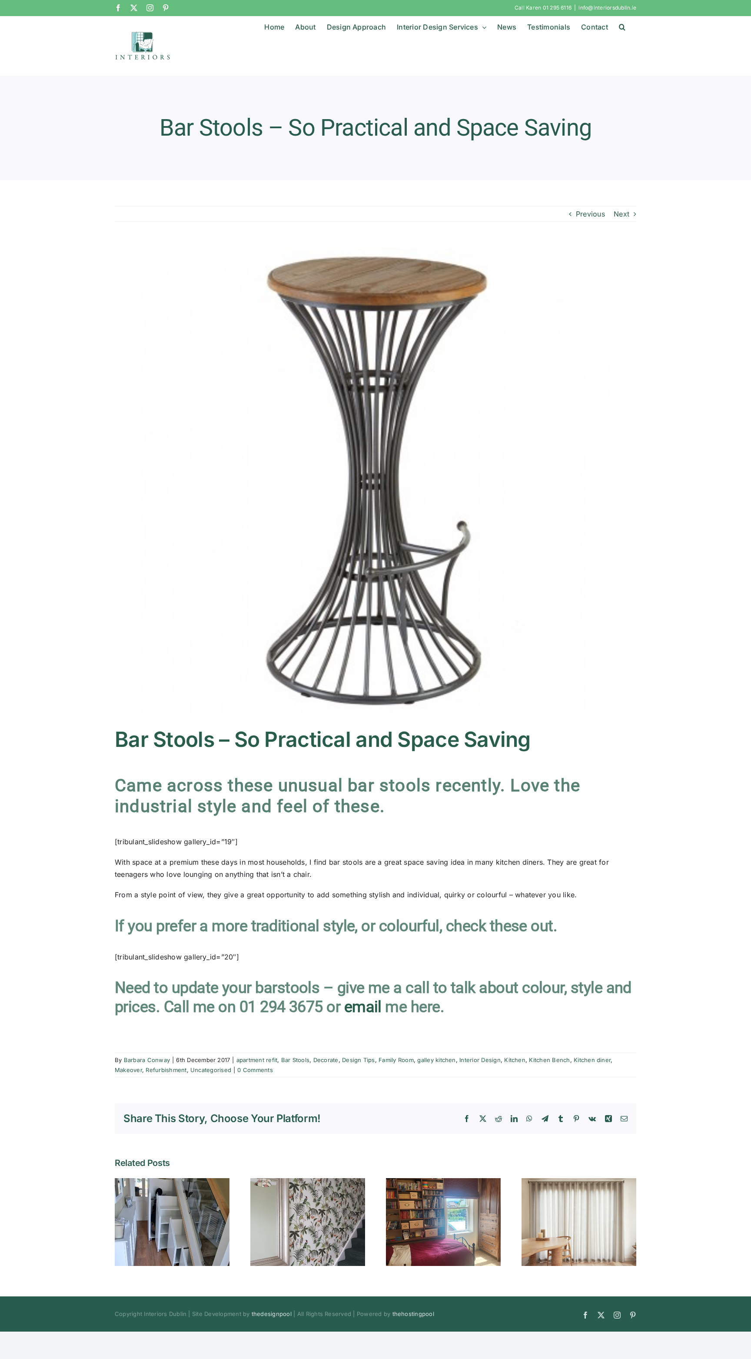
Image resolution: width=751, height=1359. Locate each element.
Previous (590, 214)
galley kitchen (436, 1059)
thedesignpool (272, 1313)
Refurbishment (166, 1069)
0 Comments (254, 1069)
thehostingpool (413, 1313)
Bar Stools (295, 1059)
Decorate (326, 1059)
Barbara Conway (147, 1059)
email (363, 1007)
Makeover (128, 1069)
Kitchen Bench (549, 1059)
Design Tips (358, 1059)
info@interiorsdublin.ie (607, 7)
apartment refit (257, 1059)
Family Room (396, 1059)
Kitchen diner (592, 1059)
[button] (622, 27)
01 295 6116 (557, 7)
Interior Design (480, 1059)
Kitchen (514, 1059)
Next (621, 214)
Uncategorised (210, 1069)
